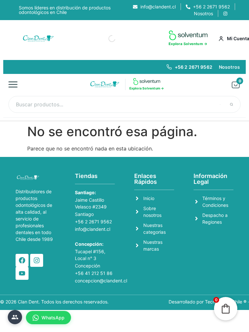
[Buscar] (231, 104)
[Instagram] (36, 260)
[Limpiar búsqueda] (220, 104)
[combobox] (124, 104)
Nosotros (229, 67)
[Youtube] (22, 273)
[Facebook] (22, 260)
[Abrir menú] (14, 84)
